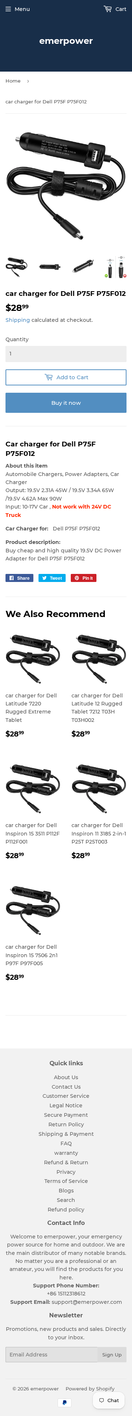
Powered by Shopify (90, 1389)
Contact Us (66, 1087)
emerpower (66, 40)
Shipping (18, 320)
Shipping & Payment (66, 1134)
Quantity (17, 339)
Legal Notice (66, 1105)
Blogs (66, 1190)
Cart (120, 9)
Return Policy (66, 1124)
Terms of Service (66, 1181)
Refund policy (66, 1209)
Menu (22, 9)
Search (66, 1200)
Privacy (66, 1172)
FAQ (66, 1143)
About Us (66, 1077)
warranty (66, 1153)
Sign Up (112, 1355)
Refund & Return (66, 1162)
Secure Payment (66, 1115)
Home (13, 81)
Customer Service (66, 1096)
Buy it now (66, 402)
